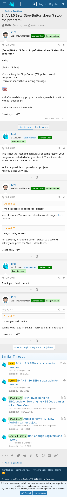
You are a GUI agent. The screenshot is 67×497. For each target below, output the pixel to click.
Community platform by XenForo (28, 479)
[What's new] (63, 4)
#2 (64, 148)
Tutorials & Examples (23, 442)
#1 (64, 44)
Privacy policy (39, 469)
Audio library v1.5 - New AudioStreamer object (31, 420)
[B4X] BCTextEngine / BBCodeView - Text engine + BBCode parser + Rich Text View (36, 401)
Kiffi (8, 25)
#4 (64, 277)
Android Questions (21, 370)
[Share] (59, 45)
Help (50, 469)
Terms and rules (22, 469)
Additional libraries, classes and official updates (34, 408)
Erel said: (8, 203)
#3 (64, 196)
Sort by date (25, 127)
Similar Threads (38, 25)
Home (58, 469)
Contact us (7, 469)
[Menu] (4, 4)
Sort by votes (41, 127)
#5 (64, 309)
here (60, 215)
